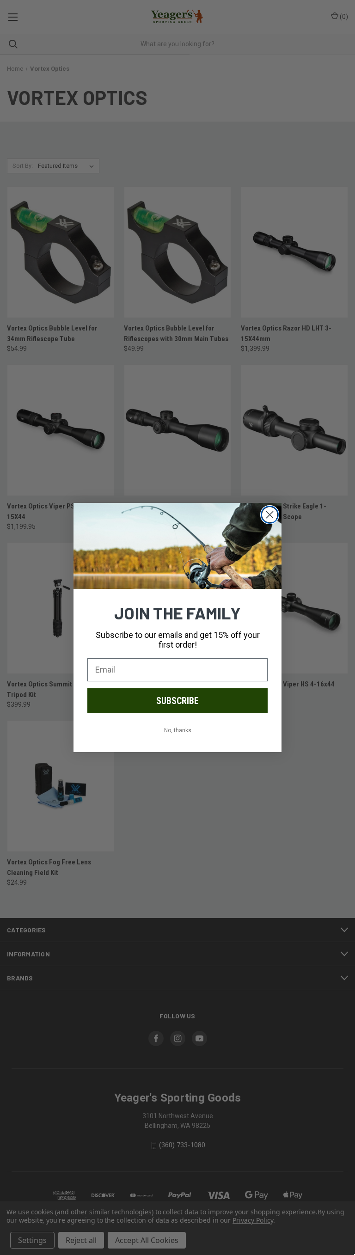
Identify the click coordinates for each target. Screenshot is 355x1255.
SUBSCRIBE (177, 700)
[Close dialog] (270, 515)
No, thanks (177, 730)
